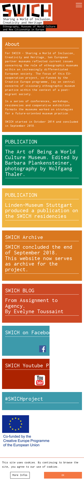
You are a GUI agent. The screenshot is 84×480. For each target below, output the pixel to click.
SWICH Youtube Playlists (38, 365)
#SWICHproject (24, 399)
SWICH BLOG (19, 290)
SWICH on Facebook (30, 332)
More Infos (19, 475)
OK (63, 475)
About (12, 44)
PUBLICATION (21, 142)
